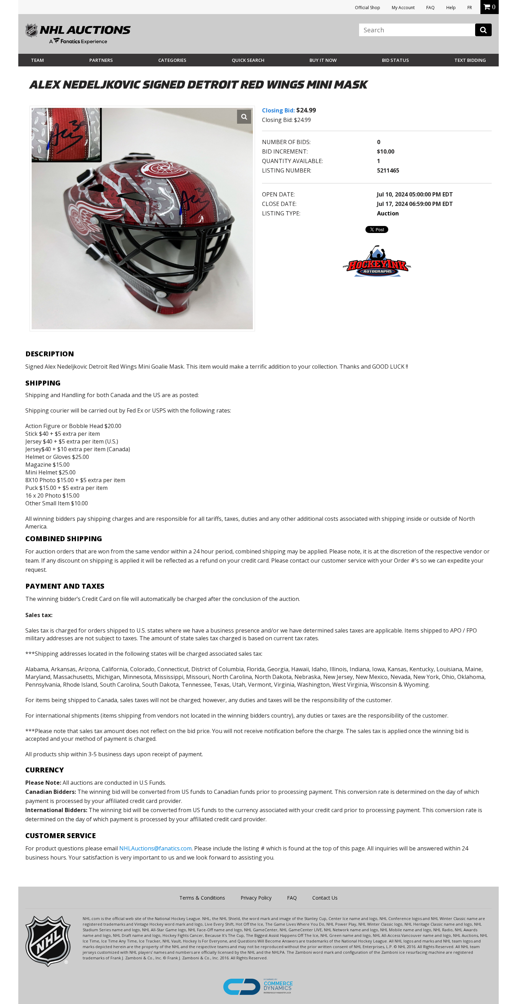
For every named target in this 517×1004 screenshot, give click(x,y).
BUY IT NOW (323, 60)
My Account (403, 8)
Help (451, 8)
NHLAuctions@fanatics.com (155, 848)
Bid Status (395, 60)
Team (37, 60)
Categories (172, 60)
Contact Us (325, 897)
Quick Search (248, 60)
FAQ (430, 8)
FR (469, 8)
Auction (388, 213)
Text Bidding (470, 60)
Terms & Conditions (202, 897)
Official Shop (367, 8)
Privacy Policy (256, 897)
